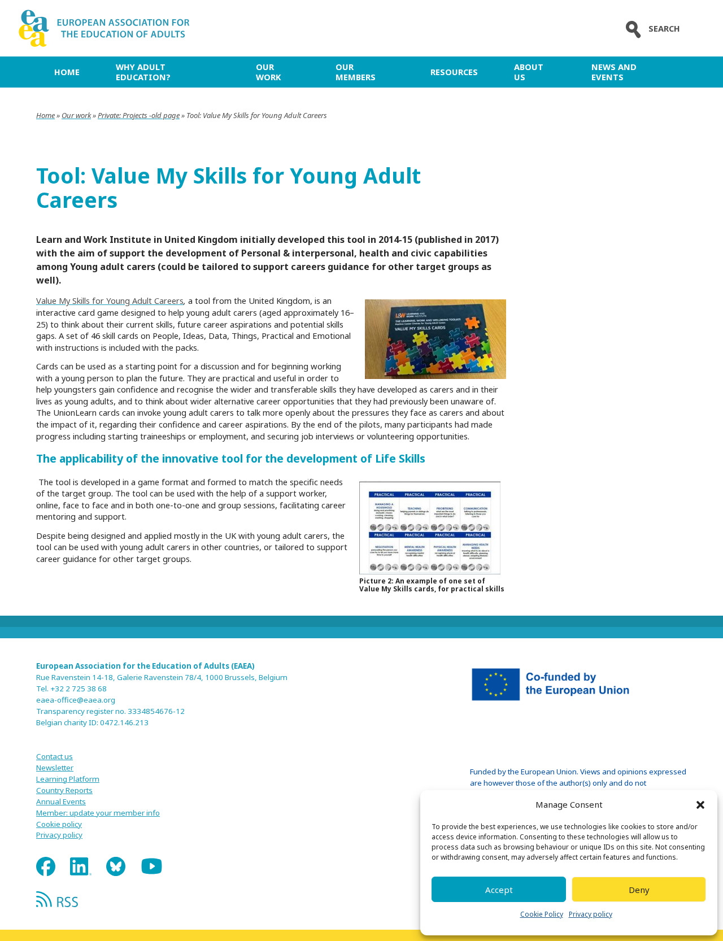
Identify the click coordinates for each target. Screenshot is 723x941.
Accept (499, 889)
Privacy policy (590, 914)
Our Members (356, 71)
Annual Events (61, 801)
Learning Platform (67, 779)
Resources (454, 71)
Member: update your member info (98, 813)
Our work (268, 71)
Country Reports (64, 790)
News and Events (614, 71)
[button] (700, 805)
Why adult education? (143, 71)
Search (664, 28)
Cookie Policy (541, 914)
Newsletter (54, 768)
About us (528, 71)
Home (67, 71)
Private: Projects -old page (139, 115)
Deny (639, 889)
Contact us (54, 756)
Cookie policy (59, 824)
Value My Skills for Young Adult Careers (110, 300)
